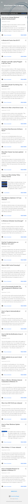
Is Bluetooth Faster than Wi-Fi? (11, 40)
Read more (23, 35)
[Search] (26, 3)
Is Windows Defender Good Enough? (12, 221)
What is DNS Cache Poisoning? (11, 265)
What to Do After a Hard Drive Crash (12, 107)
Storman (17, 498)
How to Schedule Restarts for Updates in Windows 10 (10, 469)
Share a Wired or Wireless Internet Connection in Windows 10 (12, 380)
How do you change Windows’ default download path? (10, 18)
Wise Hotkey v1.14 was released (11, 447)
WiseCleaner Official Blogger (14, 5)
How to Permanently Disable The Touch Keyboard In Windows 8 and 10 (12, 288)
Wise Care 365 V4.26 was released (12, 403)
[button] (25, 18)
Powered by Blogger (14, 496)
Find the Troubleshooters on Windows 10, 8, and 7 (10, 243)
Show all (23, 13)
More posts (14, 491)
